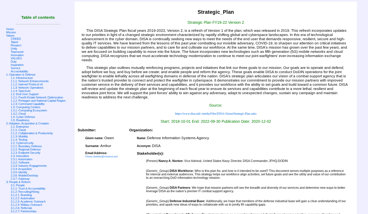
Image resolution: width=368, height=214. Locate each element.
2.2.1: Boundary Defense (26, 146)
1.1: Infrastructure (22, 77)
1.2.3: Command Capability (28, 103)
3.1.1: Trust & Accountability (28, 188)
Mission (11, 32)
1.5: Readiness (20, 120)
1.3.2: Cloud (18, 113)
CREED (16, 38)
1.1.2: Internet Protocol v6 (27, 84)
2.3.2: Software (20, 162)
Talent (14, 42)
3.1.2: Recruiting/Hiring (25, 191)
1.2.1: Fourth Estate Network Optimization (37, 97)
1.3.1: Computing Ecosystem (29, 110)
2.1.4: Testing (19, 139)
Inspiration (17, 64)
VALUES (16, 58)
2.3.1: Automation (21, 159)
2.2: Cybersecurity (22, 143)
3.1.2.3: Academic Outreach (28, 201)
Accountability (19, 71)
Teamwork (17, 51)
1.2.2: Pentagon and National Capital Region (38, 100)
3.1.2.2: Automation (23, 198)
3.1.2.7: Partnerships (24, 211)
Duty (14, 61)
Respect (16, 45)
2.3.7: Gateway (20, 178)
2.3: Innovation (20, 156)
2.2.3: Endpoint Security (25, 152)
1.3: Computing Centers (25, 107)
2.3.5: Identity (19, 172)
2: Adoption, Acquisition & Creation (27, 123)
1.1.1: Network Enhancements (30, 81)
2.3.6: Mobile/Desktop (24, 175)
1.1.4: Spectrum (21, 90)
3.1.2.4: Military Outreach (26, 204)
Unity (14, 48)
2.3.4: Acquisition (21, 169)
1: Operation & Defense (20, 74)
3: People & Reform (18, 182)
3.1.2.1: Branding (21, 195)
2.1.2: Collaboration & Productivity (32, 133)
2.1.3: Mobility (19, 136)
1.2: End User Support (25, 94)
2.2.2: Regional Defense (26, 149)
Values (10, 35)
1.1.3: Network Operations (27, 87)
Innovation (17, 55)
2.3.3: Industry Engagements (29, 165)
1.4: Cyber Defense (23, 116)
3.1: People (18, 185)
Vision (10, 29)
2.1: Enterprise (20, 126)
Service (15, 68)
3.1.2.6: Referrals (21, 208)
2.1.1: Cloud (18, 130)
